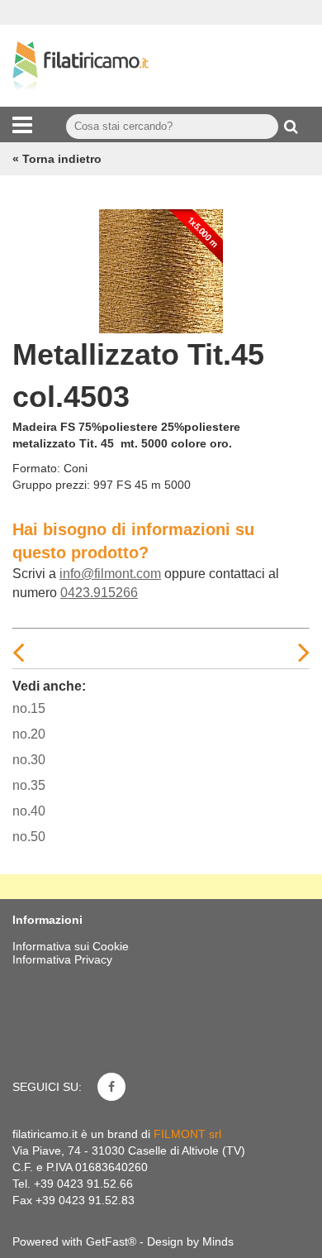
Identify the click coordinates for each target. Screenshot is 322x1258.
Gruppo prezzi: (51, 484)
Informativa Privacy (62, 959)
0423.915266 (99, 593)
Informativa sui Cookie (70, 946)
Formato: (36, 468)
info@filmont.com (110, 574)
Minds (218, 1241)
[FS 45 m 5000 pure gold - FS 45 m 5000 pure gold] (161, 267)
